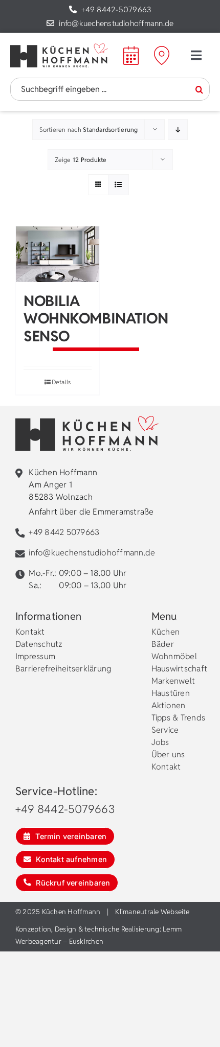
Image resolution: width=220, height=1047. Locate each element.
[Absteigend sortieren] (178, 129)
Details (61, 382)
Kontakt (30, 631)
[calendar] (131, 49)
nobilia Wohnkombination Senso (96, 318)
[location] (161, 49)
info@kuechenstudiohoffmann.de (116, 23)
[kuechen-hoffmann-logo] (59, 47)
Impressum (35, 656)
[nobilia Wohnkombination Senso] (57, 254)
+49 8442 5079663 (64, 532)
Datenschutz (39, 644)
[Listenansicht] (118, 185)
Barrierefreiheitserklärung (63, 668)
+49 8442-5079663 (116, 9)
